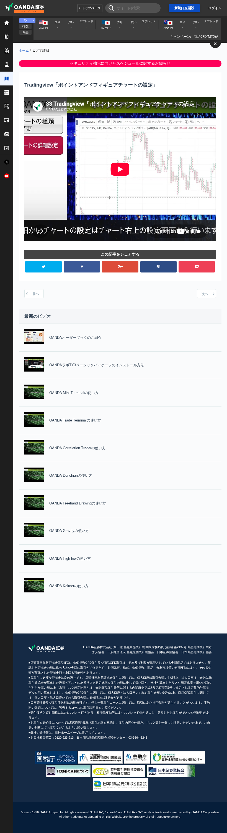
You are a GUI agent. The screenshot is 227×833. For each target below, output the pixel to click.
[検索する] (109, 8)
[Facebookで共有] (82, 266)
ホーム (24, 50)
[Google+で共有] (120, 266)
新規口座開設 (184, 8)
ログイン (214, 8)
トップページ (91, 8)
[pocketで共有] (197, 266)
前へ (35, 294)
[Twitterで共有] (43, 266)
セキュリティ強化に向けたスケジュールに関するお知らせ (120, 63)
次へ (205, 294)
